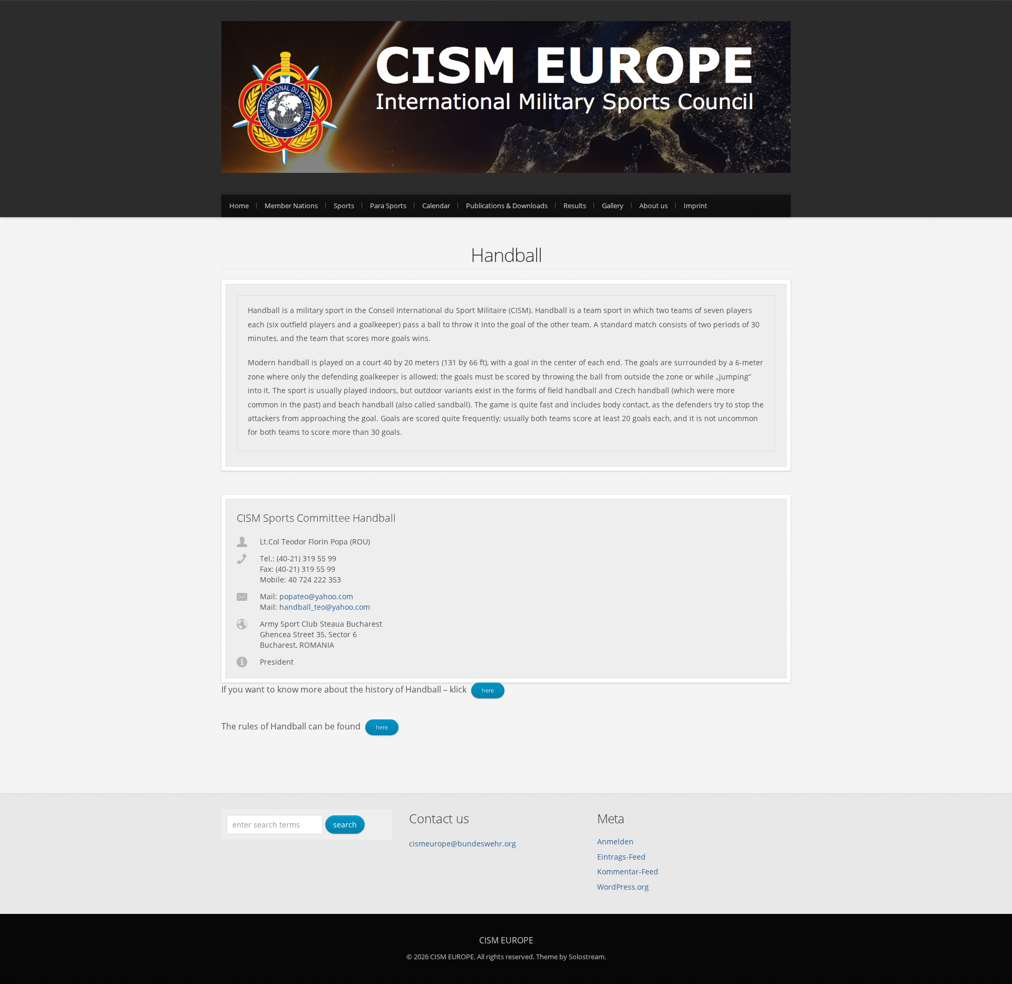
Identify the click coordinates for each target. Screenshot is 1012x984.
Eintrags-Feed (621, 857)
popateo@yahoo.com (316, 596)
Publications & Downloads (507, 205)
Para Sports (388, 205)
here (488, 690)
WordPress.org (623, 887)
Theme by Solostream (570, 956)
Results (574, 205)
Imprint (695, 205)
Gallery (613, 205)
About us (653, 205)
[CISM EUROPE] (506, 170)
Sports (344, 205)
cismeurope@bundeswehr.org (462, 844)
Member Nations (291, 205)
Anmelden (615, 841)
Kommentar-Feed (627, 871)
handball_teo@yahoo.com (324, 607)
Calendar (436, 205)
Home (239, 205)
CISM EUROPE (506, 940)
